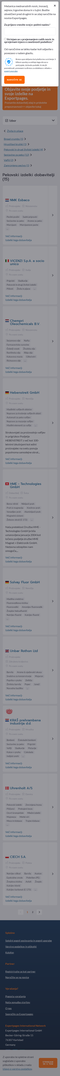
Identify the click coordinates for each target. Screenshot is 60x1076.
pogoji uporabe (11, 71)
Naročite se (14, 79)
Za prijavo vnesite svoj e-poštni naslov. (26, 24)
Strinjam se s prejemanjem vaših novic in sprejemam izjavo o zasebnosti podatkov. (29, 40)
